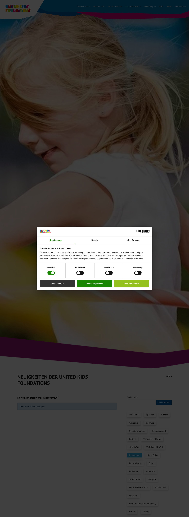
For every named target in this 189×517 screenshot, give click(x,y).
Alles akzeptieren (131, 283)
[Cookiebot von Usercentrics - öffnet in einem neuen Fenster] (138, 232)
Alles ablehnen (57, 283)
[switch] (80, 273)
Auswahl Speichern (94, 283)
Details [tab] (94, 240)
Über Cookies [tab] (133, 240)
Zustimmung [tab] (56, 240)
